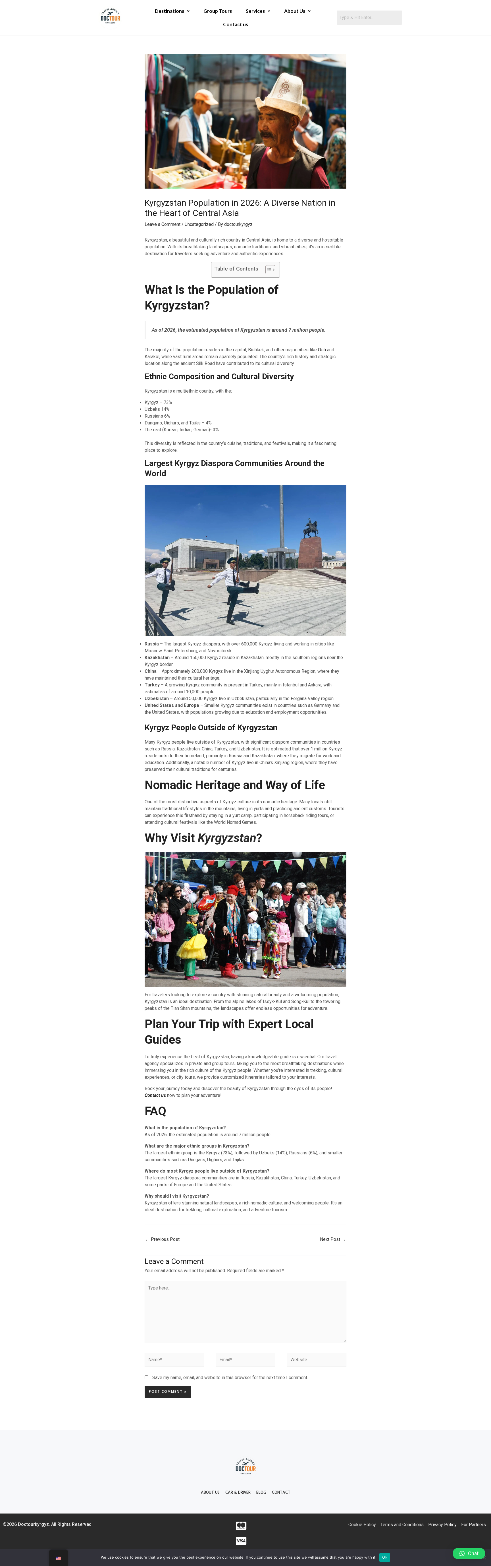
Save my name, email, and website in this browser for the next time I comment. (230, 1377)
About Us (294, 11)
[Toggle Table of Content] (267, 270)
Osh (322, 349)
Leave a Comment (162, 224)
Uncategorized (199, 224)
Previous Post (162, 1239)
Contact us (235, 24)
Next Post (333, 1239)
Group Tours (217, 11)
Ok (384, 1557)
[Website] (316, 1361)
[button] (469, 1553)
